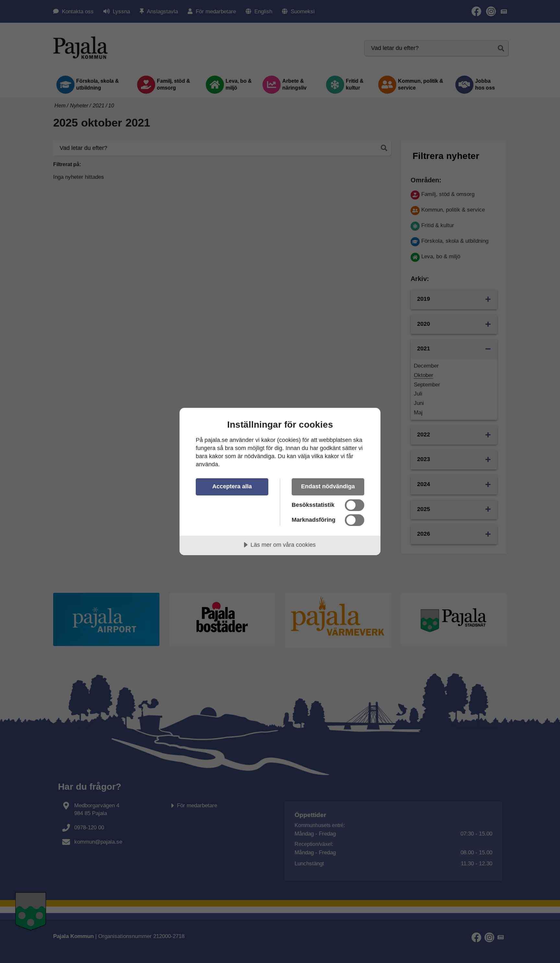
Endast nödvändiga (328, 486)
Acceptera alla (232, 486)
